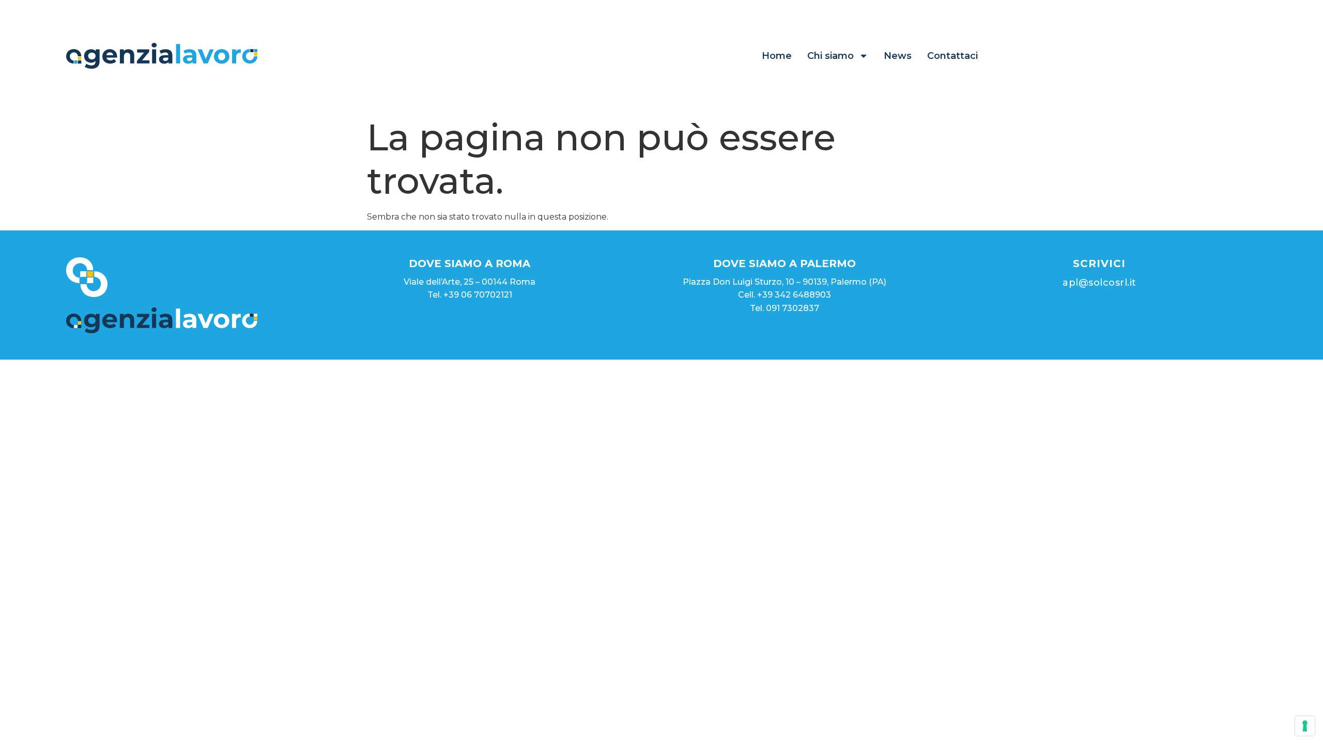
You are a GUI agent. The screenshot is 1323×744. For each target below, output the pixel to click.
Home (777, 55)
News (898, 55)
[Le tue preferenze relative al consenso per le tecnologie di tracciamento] (1305, 726)
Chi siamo (830, 55)
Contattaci (952, 55)
